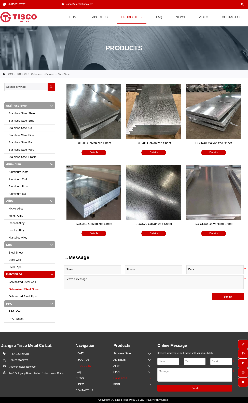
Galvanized (37, 74)
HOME (10, 74)
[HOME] (19, 17)
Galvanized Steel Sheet (57, 74)
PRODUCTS (22, 74)
